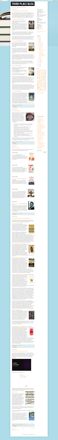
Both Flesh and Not (15, 392)
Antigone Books (40, 117)
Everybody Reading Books (41, 127)
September (40, 46)
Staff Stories (15, 142)
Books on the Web (40, 73)
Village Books (40, 148)
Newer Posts (14, 428)
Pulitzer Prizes (42, 82)
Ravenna (38, 83)
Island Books (39, 130)
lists (40, 90)
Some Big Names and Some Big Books (21, 218)
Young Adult (20, 105)
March (40, 60)
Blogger (35, 434)
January (40, 62)
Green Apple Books (40, 128)
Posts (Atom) (17, 429)
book (24, 372)
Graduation (41, 77)
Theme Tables (42, 88)
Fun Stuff (41, 76)
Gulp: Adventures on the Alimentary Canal (19, 326)
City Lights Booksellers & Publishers (41, 121)
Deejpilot (28, 434)
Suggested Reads (16, 105)
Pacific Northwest (42, 81)
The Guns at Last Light (16, 178)
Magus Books (40, 131)
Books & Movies (42, 72)
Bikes (37, 71)
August (40, 47)
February (40, 61)
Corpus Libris (39, 124)
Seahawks (40, 84)
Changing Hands (40, 119)
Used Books (43, 89)
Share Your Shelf (40, 137)
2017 (39, 37)
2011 (39, 65)
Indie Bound (39, 129)
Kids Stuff (41, 79)
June (39, 48)
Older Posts (32, 428)
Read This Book (43, 83)
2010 (39, 66)
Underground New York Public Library (41, 147)
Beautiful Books (43, 70)
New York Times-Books (41, 133)
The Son (13, 154)
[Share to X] (14, 106)
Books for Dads (15, 147)
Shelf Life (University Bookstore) (40, 138)
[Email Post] (20, 104)
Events (38, 76)
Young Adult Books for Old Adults (20, 10)
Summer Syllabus (16, 111)
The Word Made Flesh (41, 144)
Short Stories (43, 84)
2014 (39, 40)
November (40, 44)
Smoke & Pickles (15, 191)
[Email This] (12, 106)
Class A (13, 167)
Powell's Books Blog (40, 134)
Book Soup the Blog (40, 118)
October (40, 45)
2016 (39, 38)
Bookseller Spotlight (40, 74)
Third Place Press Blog (41, 145)
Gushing (45, 77)
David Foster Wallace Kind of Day (19, 351)
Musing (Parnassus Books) (41, 132)
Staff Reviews (44, 85)
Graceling (13, 91)
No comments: (17, 104)
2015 (39, 39)
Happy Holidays (41, 78)
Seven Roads (39, 136)
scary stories (43, 90)
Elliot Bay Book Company (41, 126)
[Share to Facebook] (15, 106)
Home (23, 428)
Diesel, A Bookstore (40, 125)
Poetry (38, 82)
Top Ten (38, 89)
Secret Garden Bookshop (41, 135)
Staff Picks (38, 85)
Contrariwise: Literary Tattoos (41, 123)
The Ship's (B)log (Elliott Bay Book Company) (42, 143)
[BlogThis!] (13, 106)
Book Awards (41, 71)
